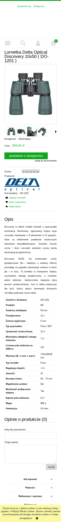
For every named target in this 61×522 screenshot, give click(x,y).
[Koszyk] (53, 43)
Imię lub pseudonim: (15, 429)
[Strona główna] (30, 21)
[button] (7, 43)
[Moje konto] (38, 43)
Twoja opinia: (11, 442)
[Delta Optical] (22, 184)
